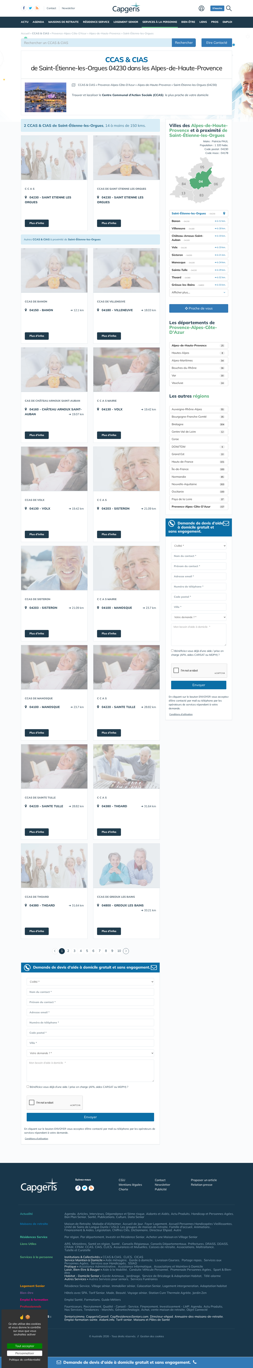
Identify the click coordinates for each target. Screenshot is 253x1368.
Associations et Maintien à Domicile (178, 1266)
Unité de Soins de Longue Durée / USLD (91, 1227)
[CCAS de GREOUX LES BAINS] (126, 866)
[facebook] (23, 8)
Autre (177, 1230)
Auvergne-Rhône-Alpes (198, 409)
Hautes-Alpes (197, 353)
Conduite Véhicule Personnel (148, 1269)
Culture (121, 1217)
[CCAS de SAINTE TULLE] (54, 766)
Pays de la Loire (198, 499)
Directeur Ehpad (160, 1230)
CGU (122, 1180)
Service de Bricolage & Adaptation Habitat (172, 1276)
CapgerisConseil (97, 1316)
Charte (123, 1189)
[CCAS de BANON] (54, 270)
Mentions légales (130, 1184)
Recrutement (92, 1306)
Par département (92, 1237)
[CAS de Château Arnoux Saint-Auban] (54, 370)
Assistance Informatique (135, 1266)
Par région (71, 1237)
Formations (92, 1299)
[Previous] (55, 951)
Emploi (227, 22)
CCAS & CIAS (112, 1257)
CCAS (89, 1247)
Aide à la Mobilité (115, 1269)
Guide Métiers (111, 1299)
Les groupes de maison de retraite (144, 1227)
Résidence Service (96, 22)
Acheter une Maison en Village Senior (171, 1237)
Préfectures (196, 1244)
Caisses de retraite (162, 1247)
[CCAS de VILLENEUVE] (126, 270)
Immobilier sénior (123, 1286)
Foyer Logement (156, 1224)
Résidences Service (33, 1236)
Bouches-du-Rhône (198, 368)
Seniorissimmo (74, 1316)
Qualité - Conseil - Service (121, 1306)
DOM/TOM (197, 446)
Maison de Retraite (77, 1224)
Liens (203, 22)
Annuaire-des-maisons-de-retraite (199, 1316)
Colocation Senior (149, 1286)
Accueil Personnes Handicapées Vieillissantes (200, 1224)
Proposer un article (204, 1180)
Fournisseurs (73, 1306)
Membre (204, 9)
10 (119, 951)
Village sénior (100, 1286)
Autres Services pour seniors (108, 1279)
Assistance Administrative (97, 1266)
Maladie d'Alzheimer (106, 1224)
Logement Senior (126, 22)
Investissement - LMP (174, 1306)
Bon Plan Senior (75, 1217)
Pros (214, 22)
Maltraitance (205, 1247)
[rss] (37, 8)
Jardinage (133, 1276)
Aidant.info (106, 1319)
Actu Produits (180, 1214)
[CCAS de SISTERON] (54, 568)
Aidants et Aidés (157, 1214)
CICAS (138, 1257)
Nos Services (73, 1309)
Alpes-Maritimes (198, 360)
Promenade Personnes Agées (190, 1269)
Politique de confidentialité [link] (24, 1359)
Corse (175, 439)
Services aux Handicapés (108, 1263)
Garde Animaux (113, 1276)
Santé (92, 1217)
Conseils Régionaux (135, 1244)
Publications (106, 1217)
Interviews (96, 1214)
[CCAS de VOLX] (54, 469)
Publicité (161, 1189)
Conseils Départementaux (168, 1244)
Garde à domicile (141, 1260)
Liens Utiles (28, 1243)
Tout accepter (24, 1346)
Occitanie (198, 491)
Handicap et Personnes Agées (212, 1214)
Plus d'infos (36, 223)
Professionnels (30, 1306)
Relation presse (201, 1184)
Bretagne (198, 424)
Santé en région (99, 1244)
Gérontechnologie (127, 1309)
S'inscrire (217, 8)
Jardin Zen (199, 1293)
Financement (149, 1306)
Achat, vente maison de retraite (163, 1309)
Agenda (38, 22)
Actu (24, 22)
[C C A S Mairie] (126, 370)
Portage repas (192, 1260)
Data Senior (136, 1217)
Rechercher (184, 42)
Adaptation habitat (213, 1286)
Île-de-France (198, 469)
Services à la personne (159, 22)
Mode (110, 1293)
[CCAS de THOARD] (54, 866)
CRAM (68, 1247)
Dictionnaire (139, 1230)
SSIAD (132, 1263)
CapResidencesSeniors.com (129, 1316)
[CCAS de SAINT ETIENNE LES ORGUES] (126, 158)
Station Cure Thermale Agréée (170, 1293)
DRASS (210, 1244)
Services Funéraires (144, 1279)
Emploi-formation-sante (80, 1319)
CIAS (98, 1247)
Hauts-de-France (198, 461)
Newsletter (68, 8)
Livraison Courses (167, 1260)
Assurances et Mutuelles (130, 1247)
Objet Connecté (197, 1309)
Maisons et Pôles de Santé (152, 1319)
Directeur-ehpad (161, 1316)
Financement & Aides (79, 1230)
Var (198, 375)
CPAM (79, 1247)
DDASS (222, 1244)
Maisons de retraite (63, 22)
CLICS (108, 1247)
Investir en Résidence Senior (125, 1237)
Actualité (26, 1213)
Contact (51, 8)
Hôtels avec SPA (75, 1293)
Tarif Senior (97, 1293)
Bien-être (188, 22)
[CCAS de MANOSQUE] (54, 667)
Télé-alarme (212, 1276)
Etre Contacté (216, 42)
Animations (202, 1227)
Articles (82, 1214)
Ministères (79, 1244)
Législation (103, 1230)
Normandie (198, 476)
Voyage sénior (137, 1293)
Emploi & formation (34, 1299)
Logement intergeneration (180, 1286)
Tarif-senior (124, 1319)
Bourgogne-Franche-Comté (198, 416)
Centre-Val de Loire (198, 431)
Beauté (121, 1293)
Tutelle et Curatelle (77, 1250)
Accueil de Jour (133, 1224)
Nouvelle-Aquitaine (198, 484)
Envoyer (90, 1117)
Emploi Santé (73, 1299)
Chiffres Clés (120, 1230)
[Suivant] (126, 951)
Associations (185, 1247)
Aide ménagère (116, 1260)
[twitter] (30, 8)
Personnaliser (24, 1353)
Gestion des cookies (152, 1336)
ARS (67, 1244)
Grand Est (198, 454)
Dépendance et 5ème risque (125, 1214)
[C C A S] (54, 158)
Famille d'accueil (180, 1227)
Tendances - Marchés (99, 1309)
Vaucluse (198, 383)
